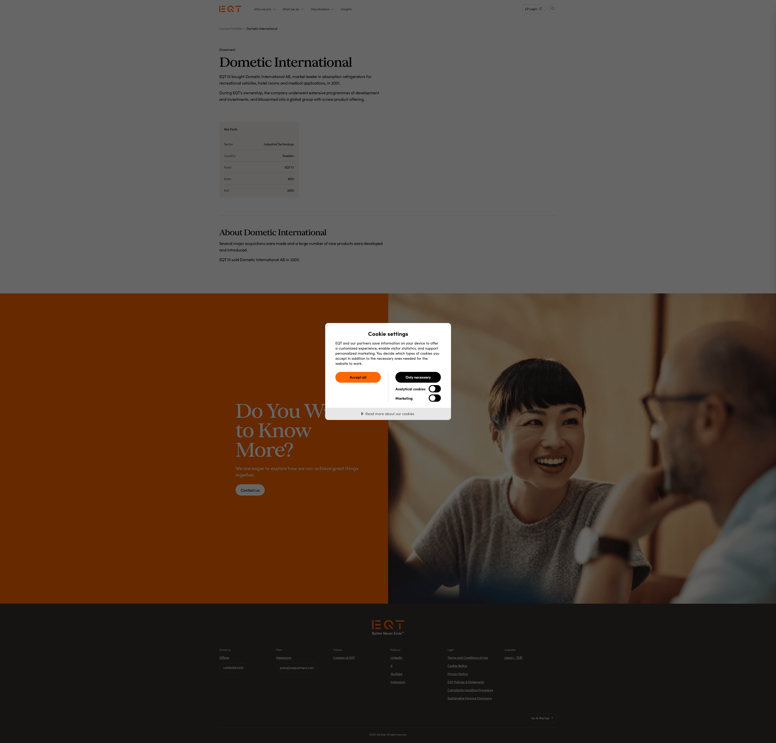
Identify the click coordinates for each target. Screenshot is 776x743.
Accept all (358, 377)
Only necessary (418, 377)
